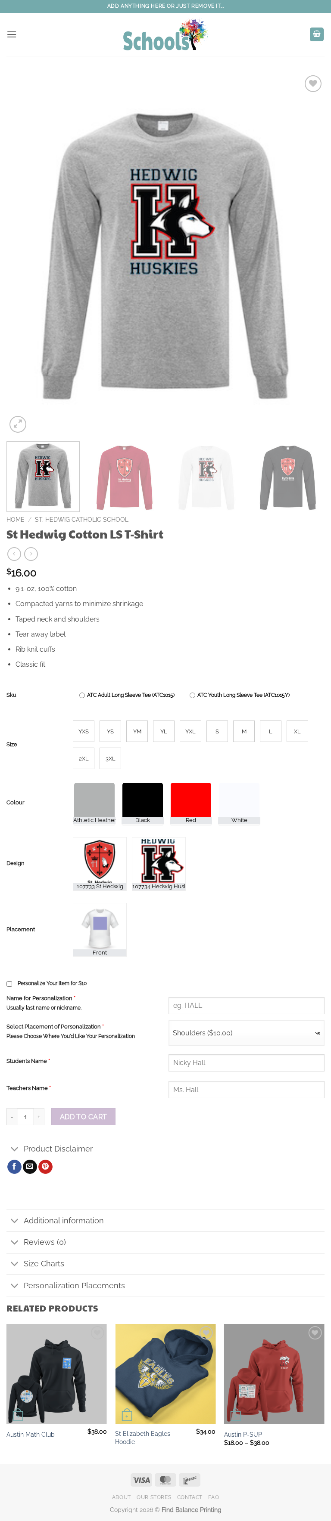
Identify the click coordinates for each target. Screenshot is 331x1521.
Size (11, 745)
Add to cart (83, 1117)
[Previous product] (30, 553)
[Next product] (14, 553)
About (121, 1497)
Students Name (28, 1061)
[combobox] (247, 1033)
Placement (20, 930)
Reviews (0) (45, 1242)
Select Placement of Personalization (55, 1026)
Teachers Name (28, 1088)
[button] (11, 34)
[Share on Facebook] (14, 1167)
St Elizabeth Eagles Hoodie (142, 1437)
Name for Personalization (40, 998)
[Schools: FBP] (165, 34)
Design (15, 863)
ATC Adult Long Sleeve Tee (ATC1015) (131, 695)
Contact (190, 1497)
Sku (11, 695)
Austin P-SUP (243, 1434)
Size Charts (44, 1263)
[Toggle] (14, 1149)
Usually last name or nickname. (43, 1008)
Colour (15, 803)
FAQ (213, 1497)
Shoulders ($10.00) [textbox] (246, 1033)
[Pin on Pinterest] (45, 1167)
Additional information (64, 1220)
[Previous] (23, 254)
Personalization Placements (74, 1285)
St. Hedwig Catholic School (81, 519)
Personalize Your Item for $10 (52, 983)
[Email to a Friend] (30, 1167)
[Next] (307, 254)
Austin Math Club (30, 1434)
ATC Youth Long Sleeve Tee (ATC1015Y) (243, 695)
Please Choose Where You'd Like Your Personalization (70, 1036)
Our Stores (154, 1497)
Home (15, 519)
